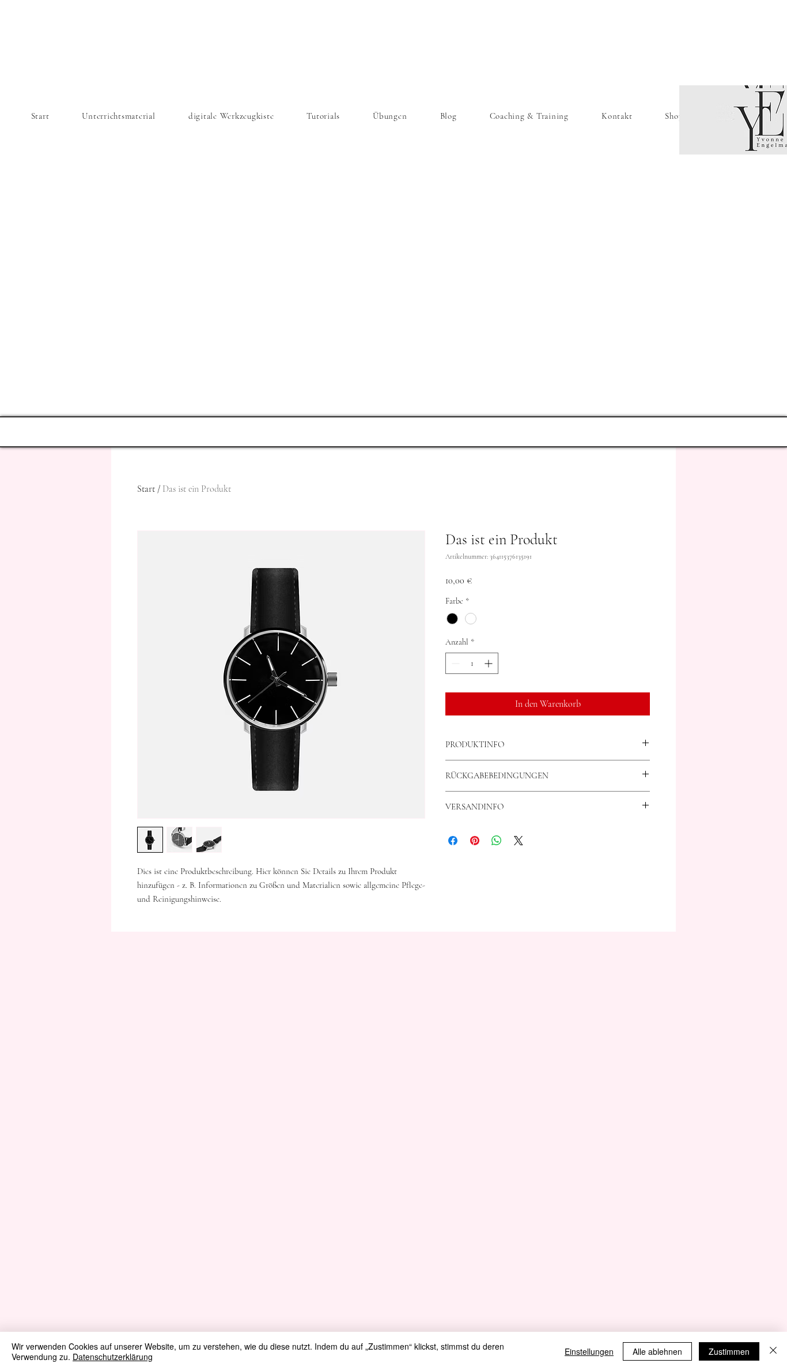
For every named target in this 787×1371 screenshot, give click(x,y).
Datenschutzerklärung (113, 1356)
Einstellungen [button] (589, 1351)
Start (146, 489)
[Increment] (489, 663)
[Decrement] (454, 663)
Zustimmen (729, 1351)
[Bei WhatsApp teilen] (497, 841)
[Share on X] (518, 841)
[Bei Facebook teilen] (453, 841)
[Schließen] (773, 1351)
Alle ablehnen (657, 1351)
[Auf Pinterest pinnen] (475, 841)
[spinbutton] (471, 663)
